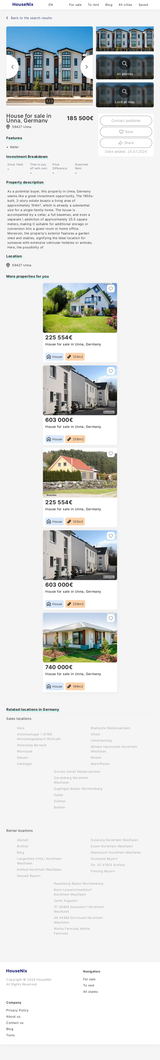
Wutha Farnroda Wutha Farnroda (72, 931)
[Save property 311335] (111, 371)
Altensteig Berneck (32, 745)
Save (129, 132)
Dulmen (60, 801)
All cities (125, 5)
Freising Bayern (103, 871)
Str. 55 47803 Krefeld (108, 865)
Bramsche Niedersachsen (110, 728)
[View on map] (125, 92)
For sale (75, 5)
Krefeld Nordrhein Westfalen (39, 869)
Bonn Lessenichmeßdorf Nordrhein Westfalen (73, 892)
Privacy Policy (17, 1010)
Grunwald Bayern (104, 859)
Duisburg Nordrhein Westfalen (114, 840)
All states (90, 992)
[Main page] (30, 5)
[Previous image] (12, 67)
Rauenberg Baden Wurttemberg (78, 883)
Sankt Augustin (66, 901)
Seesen (22, 757)
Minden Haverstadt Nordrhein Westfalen (114, 749)
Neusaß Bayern (29, 876)
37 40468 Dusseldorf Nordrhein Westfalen (79, 909)
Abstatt (23, 840)
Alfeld (95, 734)
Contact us (14, 1023)
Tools (10, 1035)
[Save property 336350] (111, 453)
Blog (108, 5)
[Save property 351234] (111, 618)
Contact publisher (126, 121)
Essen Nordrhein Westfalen (112, 846)
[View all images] (125, 64)
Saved (143, 5)
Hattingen (24, 764)
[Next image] (86, 67)
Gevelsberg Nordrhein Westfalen (71, 780)
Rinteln (96, 757)
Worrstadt (25, 751)
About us (13, 1016)
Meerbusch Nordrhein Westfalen (116, 852)
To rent (93, 5)
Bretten (59, 807)
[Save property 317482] (111, 536)
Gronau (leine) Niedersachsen (77, 771)
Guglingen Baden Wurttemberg (78, 789)
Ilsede (58, 795)
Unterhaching (101, 740)
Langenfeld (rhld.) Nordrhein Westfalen (39, 861)
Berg (20, 852)
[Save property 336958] (111, 288)
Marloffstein (100, 764)
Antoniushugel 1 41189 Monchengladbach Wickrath (39, 736)
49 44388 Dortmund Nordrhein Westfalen (78, 920)
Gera (20, 728)
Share (129, 143)
